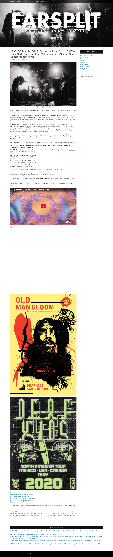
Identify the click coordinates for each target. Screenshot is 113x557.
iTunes (12, 152)
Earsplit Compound (23, 554)
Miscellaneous (84, 64)
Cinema (82, 59)
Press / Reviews (53, 505)
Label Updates (37, 505)
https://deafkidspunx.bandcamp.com (21, 493)
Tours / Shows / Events (63, 505)
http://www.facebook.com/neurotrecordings (23, 498)
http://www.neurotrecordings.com (20, 496)
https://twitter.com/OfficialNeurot (20, 502)
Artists (19, 2)
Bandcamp (72, 150)
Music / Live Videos (45, 505)
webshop (32, 152)
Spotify (17, 152)
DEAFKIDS (72, 505)
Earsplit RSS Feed (57, 527)
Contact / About (41, 2)
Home (12, 2)
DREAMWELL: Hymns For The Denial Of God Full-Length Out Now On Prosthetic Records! (35, 534)
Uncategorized (84, 72)
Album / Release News (17, 505)
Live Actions (29, 2)
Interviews (31, 505)
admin (23, 59)
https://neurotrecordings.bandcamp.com (22, 500)
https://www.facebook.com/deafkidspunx (22, 495)
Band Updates (25, 505)
